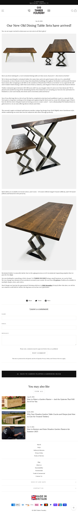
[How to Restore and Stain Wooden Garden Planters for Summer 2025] (13, 432)
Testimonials (39, 470)
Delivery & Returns (39, 450)
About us (39, 465)
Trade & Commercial (39, 473)
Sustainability (39, 468)
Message (5, 333)
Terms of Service (57, 358)
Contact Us (39, 476)
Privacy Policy (46, 358)
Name (4, 314)
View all (39, 391)
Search (39, 444)
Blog (39, 462)
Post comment (39, 353)
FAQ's (39, 447)
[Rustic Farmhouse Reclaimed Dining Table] (39, 188)
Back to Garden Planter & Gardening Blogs (40, 374)
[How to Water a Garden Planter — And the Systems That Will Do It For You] (13, 402)
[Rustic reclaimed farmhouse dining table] (39, 270)
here (11, 275)
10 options (57, 280)
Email (4, 323)
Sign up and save (38, 482)
